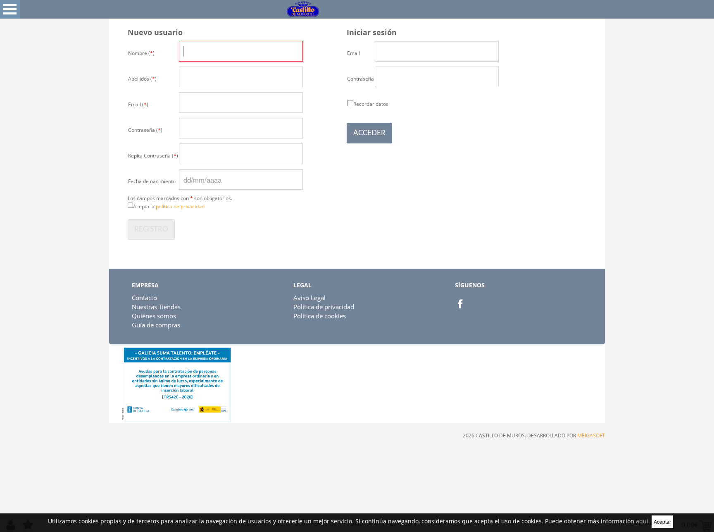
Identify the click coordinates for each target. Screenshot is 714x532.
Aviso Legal (309, 297)
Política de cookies (319, 316)
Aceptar (662, 521)
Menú (10, 9)
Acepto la (169, 206)
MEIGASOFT (591, 435)
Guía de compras (156, 325)
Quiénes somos (154, 316)
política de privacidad (180, 206)
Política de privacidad (323, 307)
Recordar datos (370, 103)
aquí (642, 521)
